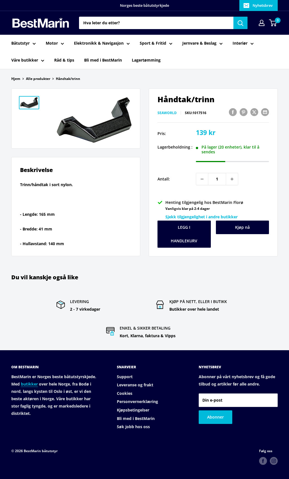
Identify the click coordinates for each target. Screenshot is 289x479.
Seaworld (167, 112)
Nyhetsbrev (263, 5)
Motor (52, 43)
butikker (29, 384)
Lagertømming (146, 60)
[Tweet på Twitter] (254, 112)
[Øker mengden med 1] (232, 179)
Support (125, 376)
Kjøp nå (242, 227)
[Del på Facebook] (233, 112)
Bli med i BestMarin (103, 60)
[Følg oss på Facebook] (263, 461)
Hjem (15, 78)
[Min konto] (261, 23)
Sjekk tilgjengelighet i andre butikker (201, 216)
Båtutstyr (20, 43)
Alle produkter (38, 78)
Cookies (124, 393)
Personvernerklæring (137, 401)
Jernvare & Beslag (199, 43)
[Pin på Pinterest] (244, 112)
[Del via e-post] (265, 112)
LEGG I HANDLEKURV (184, 234)
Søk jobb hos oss (133, 426)
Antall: (163, 179)
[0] (273, 22)
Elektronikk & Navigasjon (99, 43)
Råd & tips (64, 60)
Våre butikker (24, 60)
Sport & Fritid (153, 43)
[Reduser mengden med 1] (202, 179)
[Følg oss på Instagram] (274, 461)
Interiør (240, 43)
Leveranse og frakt (135, 384)
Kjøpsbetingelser (133, 410)
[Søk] (240, 23)
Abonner (215, 417)
